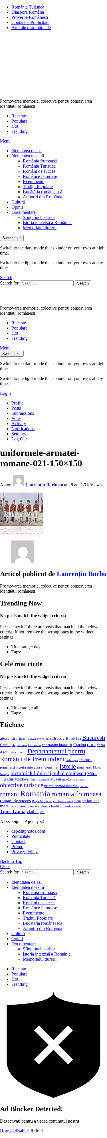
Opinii (17, 207)
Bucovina (73, 739)
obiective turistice (21, 785)
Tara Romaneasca (23, 806)
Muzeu (55, 779)
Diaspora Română (27, 12)
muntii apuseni (39, 779)
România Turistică (27, 7)
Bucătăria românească (42, 191)
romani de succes (15, 800)
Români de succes (39, 171)
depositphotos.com (28, 831)
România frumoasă (40, 160)
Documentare (23, 212)
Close (5, 866)
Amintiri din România (42, 196)
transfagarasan (72, 806)
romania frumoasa (76, 794)
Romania (35, 793)
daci (91, 744)
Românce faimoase (40, 176)
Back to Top (11, 861)
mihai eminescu (69, 773)
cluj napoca (19, 745)
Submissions (22, 413)
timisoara (44, 806)
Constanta (34, 745)
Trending (19, 131)
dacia (101, 745)
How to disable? (14, 1130)
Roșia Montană (42, 801)
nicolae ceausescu (73, 779)
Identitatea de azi (26, 150)
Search (83, 283)
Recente (18, 115)
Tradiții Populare (38, 186)
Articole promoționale (31, 27)
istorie (68, 766)
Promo (17, 846)
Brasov (58, 738)
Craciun (79, 745)
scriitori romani (63, 801)
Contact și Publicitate (30, 22)
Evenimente (33, 181)
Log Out (19, 438)
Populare (19, 121)
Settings (18, 433)
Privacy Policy (24, 851)
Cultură (18, 202)
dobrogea (72, 760)
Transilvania (12, 811)
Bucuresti (93, 737)
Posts (16, 408)
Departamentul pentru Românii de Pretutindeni (42, 755)
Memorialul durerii (39, 227)
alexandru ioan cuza (18, 738)
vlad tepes (36, 811)
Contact (18, 841)
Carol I (5, 745)
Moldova (21, 779)
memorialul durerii (31, 773)
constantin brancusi (57, 745)
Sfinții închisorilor (39, 217)
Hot (14, 126)
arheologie (44, 738)
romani (9, 794)
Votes (16, 418)
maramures (84, 767)
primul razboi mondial (61, 786)
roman (84, 786)
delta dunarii (18, 752)
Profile (17, 403)
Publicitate (20, 836)
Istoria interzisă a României (47, 222)
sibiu (77, 801)
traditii (56, 806)
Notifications (23, 428)
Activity (18, 423)
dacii (4, 752)
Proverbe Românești (29, 17)
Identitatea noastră (27, 155)
